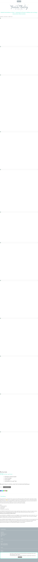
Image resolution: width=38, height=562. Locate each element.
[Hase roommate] (19, 190)
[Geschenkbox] (19, 227)
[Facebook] (0, 490)
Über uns (2, 550)
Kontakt (2, 541)
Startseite (2, 16)
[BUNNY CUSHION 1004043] (19, 150)
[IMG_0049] (19, 32)
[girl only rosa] (19, 60)
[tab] (3, 496)
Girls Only (6, 16)
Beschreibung (3, 496)
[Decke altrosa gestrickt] (19, 102)
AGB (1, 536)
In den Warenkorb (7, 487)
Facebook (2, 551)
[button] (19, 1)
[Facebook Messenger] (2, 490)
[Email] (6, 490)
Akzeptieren (20, 557)
